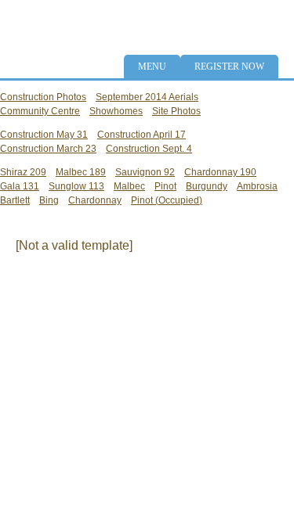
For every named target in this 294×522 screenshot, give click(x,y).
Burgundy (206, 186)
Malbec (129, 186)
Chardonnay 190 (220, 172)
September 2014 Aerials (147, 97)
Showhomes (116, 111)
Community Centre (40, 111)
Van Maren (43, 301)
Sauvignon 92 (145, 172)
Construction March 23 (48, 148)
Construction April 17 (141, 134)
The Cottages (59, 43)
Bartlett (15, 200)
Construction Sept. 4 (149, 148)
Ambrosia (257, 186)
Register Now (229, 66)
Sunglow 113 (76, 186)
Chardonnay (95, 200)
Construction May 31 (44, 134)
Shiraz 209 (23, 172)
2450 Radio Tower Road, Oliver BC (211, 18)
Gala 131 (19, 186)
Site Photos (176, 111)
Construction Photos (43, 97)
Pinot (165, 186)
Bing (49, 200)
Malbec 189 (81, 172)
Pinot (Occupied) (166, 200)
